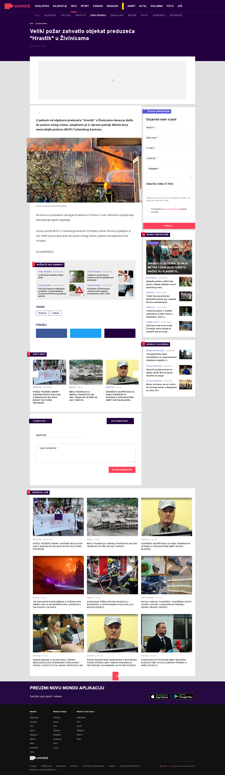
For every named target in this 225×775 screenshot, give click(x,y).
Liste (55, 747)
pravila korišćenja (172, 209)
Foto (32, 752)
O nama (33, 766)
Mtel (32, 743)
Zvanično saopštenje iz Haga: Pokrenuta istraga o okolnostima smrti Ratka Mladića (120, 396)
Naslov (151, 127)
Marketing (46, 766)
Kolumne (34, 747)
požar (55, 313)
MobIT (33, 739)
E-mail (150, 148)
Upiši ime (41, 435)
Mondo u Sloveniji (157, 344)
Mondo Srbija (59, 712)
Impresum (60, 766)
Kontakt (74, 766)
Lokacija (151, 158)
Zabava (56, 730)
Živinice (42, 313)
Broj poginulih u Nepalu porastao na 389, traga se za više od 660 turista (83, 396)
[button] (35, 374)
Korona (33, 722)
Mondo (33, 712)
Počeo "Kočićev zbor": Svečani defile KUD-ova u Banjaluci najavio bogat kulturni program (47, 397)
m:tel (169, 766)
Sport (32, 730)
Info (31, 23)
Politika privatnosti (130, 766)
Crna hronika (41, 23)
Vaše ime (152, 138)
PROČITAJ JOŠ (40, 492)
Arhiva (112, 766)
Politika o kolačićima (93, 766)
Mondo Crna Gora (85, 712)
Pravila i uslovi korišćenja (43, 770)
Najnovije (34, 717)
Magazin (34, 735)
